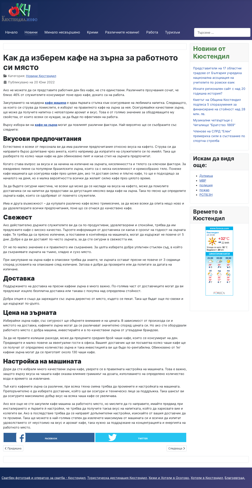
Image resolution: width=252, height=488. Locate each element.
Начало (11, 32)
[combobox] (222, 32)
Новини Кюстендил (41, 76)
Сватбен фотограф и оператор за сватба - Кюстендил (43, 478)
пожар (204, 190)
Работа (152, 32)
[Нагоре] (245, 481)
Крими (92, 32)
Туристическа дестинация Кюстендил (117, 478)
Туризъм (172, 32)
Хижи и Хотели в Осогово (169, 478)
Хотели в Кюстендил (207, 478)
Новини (31, 32)
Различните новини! (122, 32)
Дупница (206, 176)
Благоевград (234, 478)
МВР (202, 180)
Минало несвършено (62, 32)
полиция (206, 185)
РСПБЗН (206, 195)
